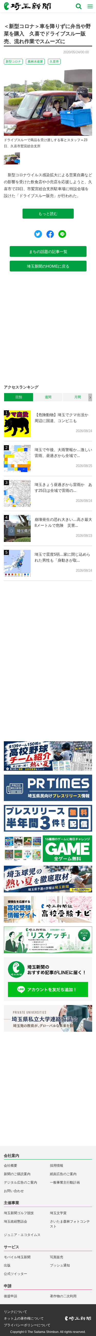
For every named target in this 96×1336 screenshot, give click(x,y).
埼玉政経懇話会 (15, 1221)
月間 (77, 397)
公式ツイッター (15, 1274)
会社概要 (10, 1165)
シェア (50, 234)
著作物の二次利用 (63, 1296)
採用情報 (56, 1165)
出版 (7, 1265)
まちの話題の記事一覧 (48, 251)
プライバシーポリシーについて (27, 1325)
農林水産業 (35, 61)
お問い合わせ (14, 1191)
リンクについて (15, 1311)
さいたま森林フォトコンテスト (70, 1224)
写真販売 (56, 1257)
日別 (18, 397)
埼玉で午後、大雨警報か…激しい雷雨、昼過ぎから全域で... (63, 452)
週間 (48, 397)
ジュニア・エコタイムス (22, 1235)
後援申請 (10, 1296)
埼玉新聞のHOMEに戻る (48, 266)
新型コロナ (13, 61)
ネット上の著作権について (24, 1318)
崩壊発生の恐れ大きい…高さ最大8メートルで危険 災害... (63, 522)
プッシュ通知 (60, 1265)
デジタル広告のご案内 (20, 1182)
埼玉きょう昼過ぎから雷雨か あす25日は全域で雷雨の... (63, 487)
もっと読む (48, 213)
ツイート (38, 234)
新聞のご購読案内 (17, 1174)
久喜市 (54, 61)
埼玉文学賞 (58, 1213)
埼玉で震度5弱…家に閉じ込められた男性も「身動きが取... (62, 557)
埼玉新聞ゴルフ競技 (19, 1213)
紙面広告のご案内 (63, 1174)
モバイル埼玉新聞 (17, 1257)
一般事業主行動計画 (65, 1182)
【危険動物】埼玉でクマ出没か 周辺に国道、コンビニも (63, 418)
